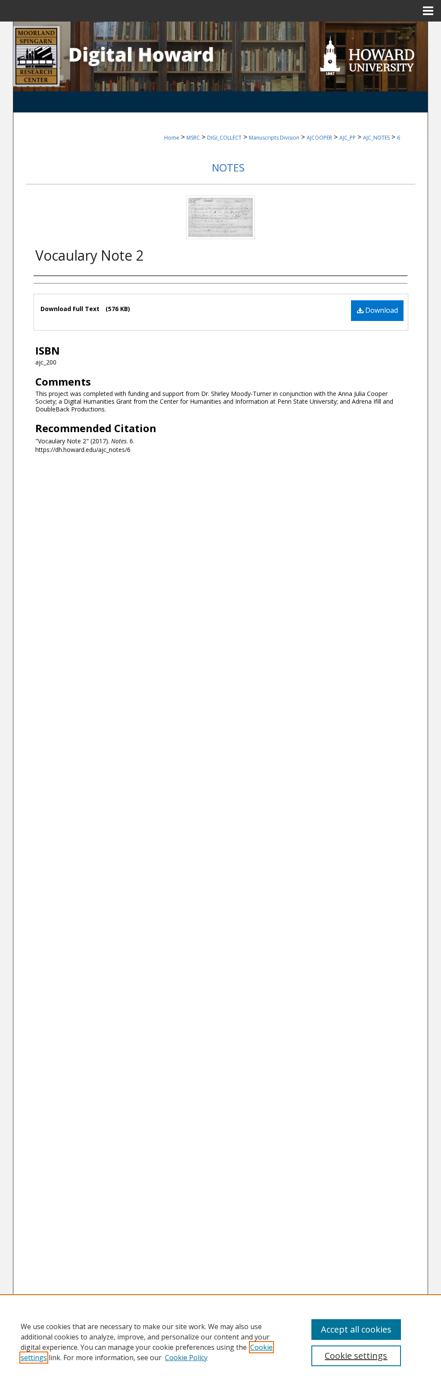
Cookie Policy (186, 1357)
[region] (220, 1341)
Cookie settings (356, 1355)
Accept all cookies (356, 1329)
